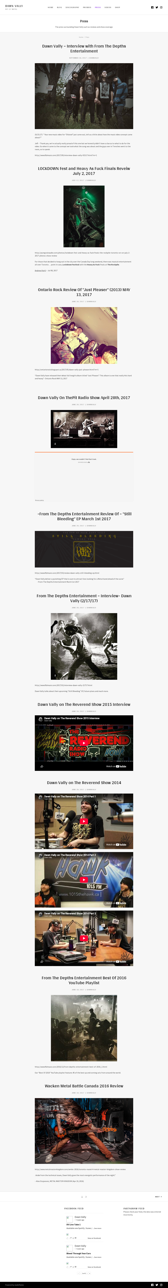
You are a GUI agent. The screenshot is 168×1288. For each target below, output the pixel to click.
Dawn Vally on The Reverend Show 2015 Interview (84, 704)
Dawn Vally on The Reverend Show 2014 (84, 782)
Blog (59, 7)
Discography (72, 7)
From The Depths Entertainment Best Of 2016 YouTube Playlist (84, 980)
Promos (87, 7)
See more (97, 1228)
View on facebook (94, 1238)
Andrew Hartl (40, 270)
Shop (117, 7)
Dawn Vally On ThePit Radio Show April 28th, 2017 (84, 397)
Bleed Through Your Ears (79, 1253)
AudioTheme (19, 1285)
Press (98, 7)
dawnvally (94, 57)
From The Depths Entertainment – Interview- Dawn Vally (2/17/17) (84, 598)
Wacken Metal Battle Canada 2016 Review (84, 1086)
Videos (108, 7)
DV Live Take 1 (74, 1224)
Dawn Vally (14, 6)
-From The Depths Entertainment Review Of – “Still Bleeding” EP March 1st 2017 (84, 516)
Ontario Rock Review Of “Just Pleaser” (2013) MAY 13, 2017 (84, 291)
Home (50, 7)
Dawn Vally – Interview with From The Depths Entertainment (84, 48)
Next (157, 1197)
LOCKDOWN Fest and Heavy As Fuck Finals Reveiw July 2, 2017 (84, 170)
